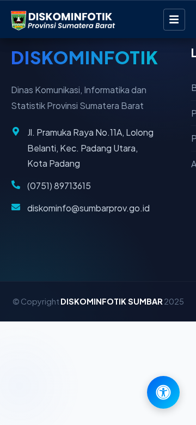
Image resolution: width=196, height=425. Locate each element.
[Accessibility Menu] (163, 392)
